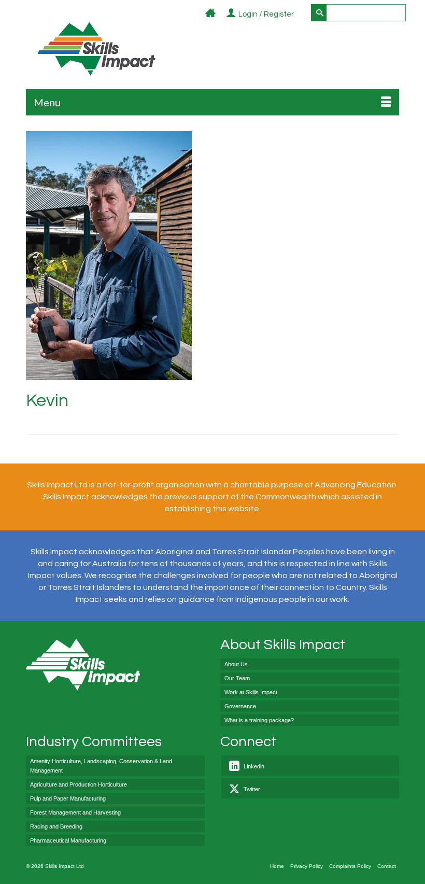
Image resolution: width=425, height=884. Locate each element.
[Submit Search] (319, 12)
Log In (300, 15)
